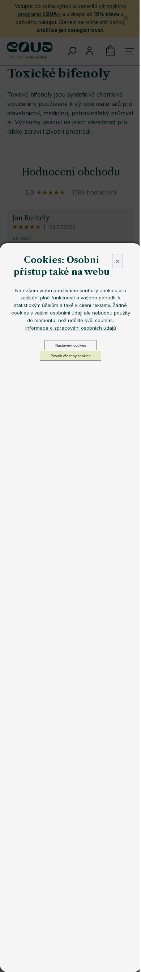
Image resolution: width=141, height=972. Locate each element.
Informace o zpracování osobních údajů (70, 328)
